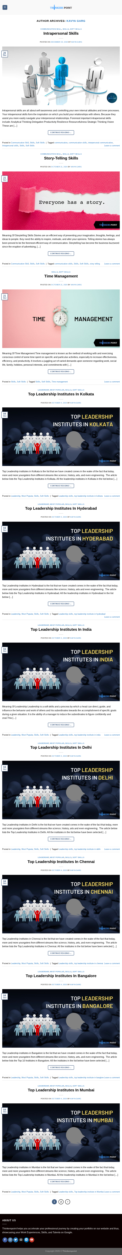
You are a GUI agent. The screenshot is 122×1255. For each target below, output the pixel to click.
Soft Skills (76, 29)
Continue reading (61, 132)
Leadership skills (66, 496)
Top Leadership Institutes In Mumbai (61, 1090)
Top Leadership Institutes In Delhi (61, 747)
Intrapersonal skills (10, 145)
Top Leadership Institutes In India (61, 629)
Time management (60, 382)
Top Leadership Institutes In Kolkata (61, 394)
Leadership (43, 390)
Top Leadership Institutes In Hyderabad (61, 508)
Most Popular (57, 390)
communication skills (78, 143)
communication (61, 143)
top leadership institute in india (87, 735)
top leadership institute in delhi (87, 849)
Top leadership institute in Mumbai (89, 1192)
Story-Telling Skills (61, 158)
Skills (66, 29)
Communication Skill (51, 29)
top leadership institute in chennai (88, 963)
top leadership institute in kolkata (88, 496)
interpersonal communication (100, 143)
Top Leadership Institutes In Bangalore (61, 976)
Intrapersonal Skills (61, 33)
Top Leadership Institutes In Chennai (61, 862)
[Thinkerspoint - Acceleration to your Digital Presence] (61, 7)
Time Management (61, 276)
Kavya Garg (76, 20)
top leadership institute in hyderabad (89, 614)
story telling (95, 264)
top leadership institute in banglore (89, 1077)
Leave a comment (112, 145)
